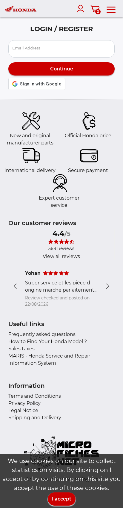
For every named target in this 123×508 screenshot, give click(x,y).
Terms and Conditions (34, 396)
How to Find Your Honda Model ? (47, 341)
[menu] (111, 9)
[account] (82, 8)
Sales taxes (21, 349)
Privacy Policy (24, 403)
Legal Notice (23, 410)
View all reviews (61, 256)
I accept (61, 499)
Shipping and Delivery (34, 417)
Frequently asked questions (42, 334)
